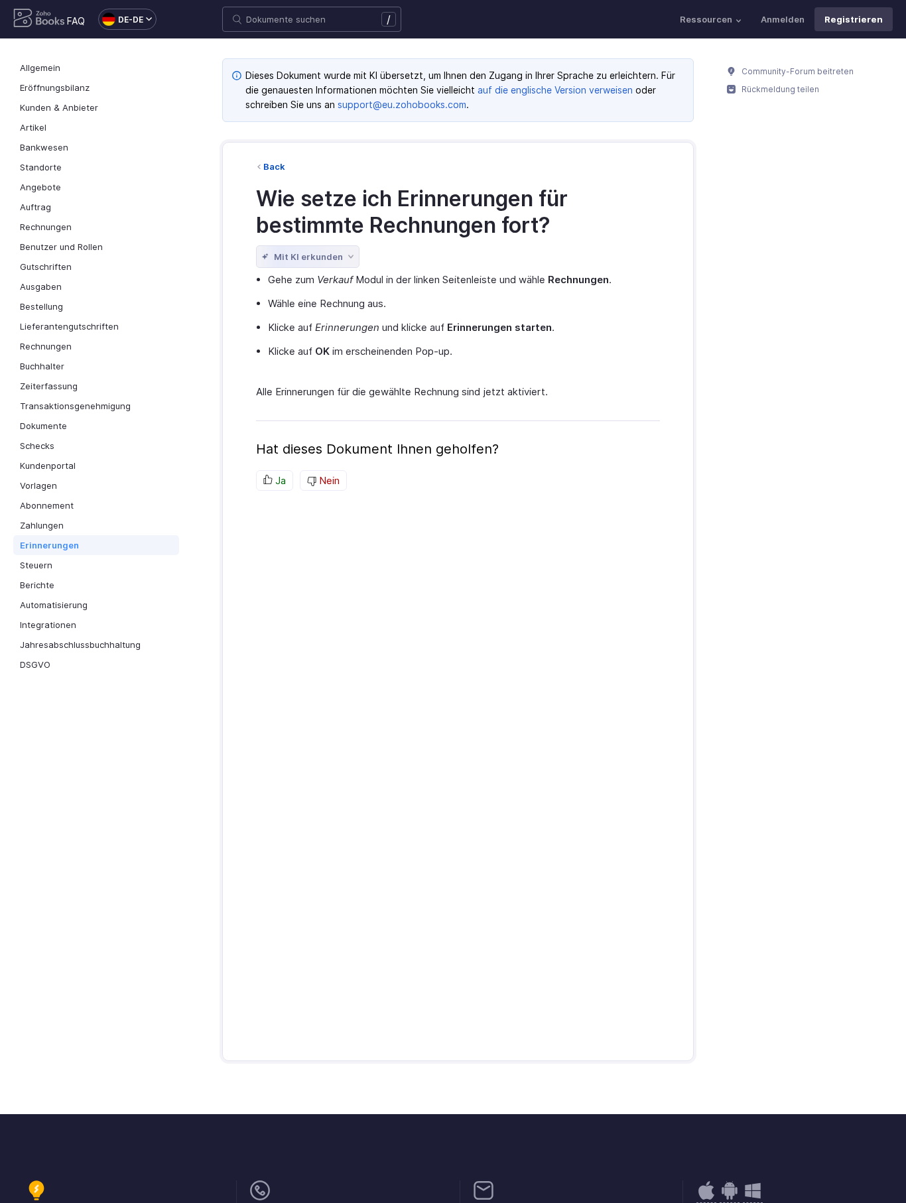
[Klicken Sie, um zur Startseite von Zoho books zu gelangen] (39, 19)
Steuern (36, 565)
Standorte (41, 167)
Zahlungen (42, 525)
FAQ (76, 21)
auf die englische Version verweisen (555, 89)
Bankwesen (44, 147)
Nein (328, 480)
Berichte (37, 585)
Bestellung (41, 306)
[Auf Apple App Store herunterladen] (730, 1197)
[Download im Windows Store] (753, 1197)
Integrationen (48, 624)
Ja (279, 480)
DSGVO (35, 664)
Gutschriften (46, 266)
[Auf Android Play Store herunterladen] (706, 1197)
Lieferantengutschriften (69, 326)
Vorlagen (38, 485)
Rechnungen (46, 227)
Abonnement (47, 505)
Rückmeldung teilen (779, 89)
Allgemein (40, 67)
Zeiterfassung (49, 386)
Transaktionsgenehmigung (75, 406)
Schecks (37, 445)
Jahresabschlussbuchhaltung (80, 644)
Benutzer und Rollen (61, 246)
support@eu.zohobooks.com (402, 104)
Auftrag (35, 207)
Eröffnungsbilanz (55, 87)
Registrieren (853, 19)
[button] (121, 19)
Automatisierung (54, 605)
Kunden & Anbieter (59, 107)
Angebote (40, 187)
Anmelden (783, 19)
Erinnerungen (49, 545)
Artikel (33, 127)
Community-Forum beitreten (797, 71)
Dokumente (43, 425)
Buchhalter (42, 366)
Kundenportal (48, 465)
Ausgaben (41, 286)
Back (274, 166)
